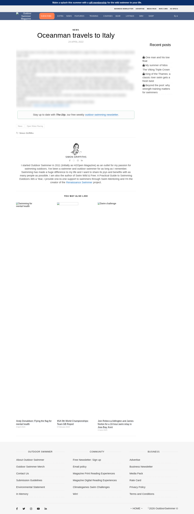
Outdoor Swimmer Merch (30, 466)
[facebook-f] (17, 508)
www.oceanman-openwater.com (51, 105)
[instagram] (31, 508)
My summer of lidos (156, 65)
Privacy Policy (137, 487)
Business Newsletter (123, 9)
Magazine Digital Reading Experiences (95, 480)
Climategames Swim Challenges (91, 487)
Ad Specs (174, 9)
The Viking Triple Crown (156, 69)
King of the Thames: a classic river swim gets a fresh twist (156, 77)
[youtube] (38, 508)
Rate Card (163, 9)
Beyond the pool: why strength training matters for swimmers (156, 89)
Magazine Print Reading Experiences (94, 473)
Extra (60, 16)
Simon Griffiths (26, 133)
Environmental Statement (30, 487)
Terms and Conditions (142, 494)
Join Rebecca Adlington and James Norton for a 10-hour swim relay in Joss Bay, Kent (115, 424)
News (69, 16)
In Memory (22, 494)
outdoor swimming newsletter (101, 114)
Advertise (140, 9)
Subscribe (46, 16)
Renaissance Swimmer (79, 182)
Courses (107, 16)
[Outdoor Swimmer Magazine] (26, 16)
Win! (141, 16)
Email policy (79, 466)
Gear (118, 16)
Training (93, 16)
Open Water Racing (35, 126)
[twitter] (23, 508)
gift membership (98, 2)
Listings (130, 16)
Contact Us (22, 473)
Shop (151, 16)
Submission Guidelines (29, 480)
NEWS (76, 30)
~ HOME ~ (136, 508)
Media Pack (152, 9)
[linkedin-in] (45, 508)
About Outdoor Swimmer (30, 459)
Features (79, 16)
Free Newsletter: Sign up (87, 459)
